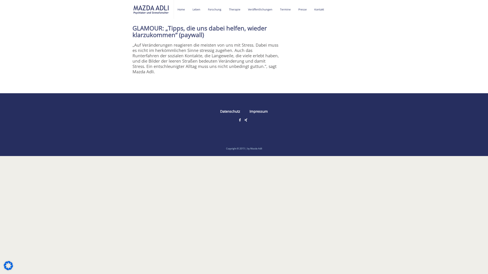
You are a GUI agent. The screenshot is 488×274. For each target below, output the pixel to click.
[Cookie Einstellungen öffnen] (8, 268)
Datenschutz (230, 111)
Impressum (259, 111)
